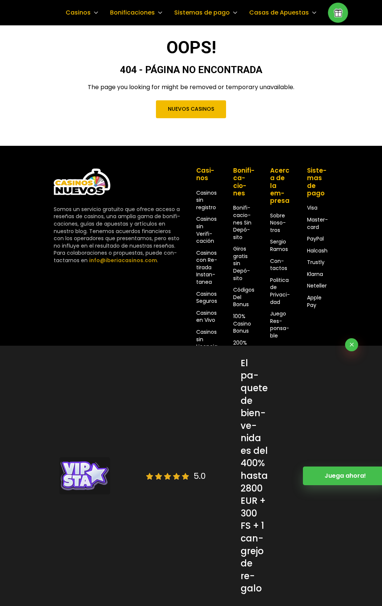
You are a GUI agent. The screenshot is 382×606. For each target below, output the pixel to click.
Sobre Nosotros (278, 223)
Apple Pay (314, 301)
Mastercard (317, 223)
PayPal (315, 238)
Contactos (278, 264)
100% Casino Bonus (242, 324)
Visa (312, 207)
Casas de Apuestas (279, 13)
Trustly (316, 262)
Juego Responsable (279, 324)
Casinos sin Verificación (206, 230)
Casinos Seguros (206, 297)
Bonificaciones (132, 13)
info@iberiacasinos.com (123, 260)
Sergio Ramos (279, 245)
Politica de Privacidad (280, 291)
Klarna (315, 274)
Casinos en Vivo (206, 316)
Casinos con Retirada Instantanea (206, 267)
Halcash (317, 250)
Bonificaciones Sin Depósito (242, 222)
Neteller (317, 285)
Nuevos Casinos (191, 109)
